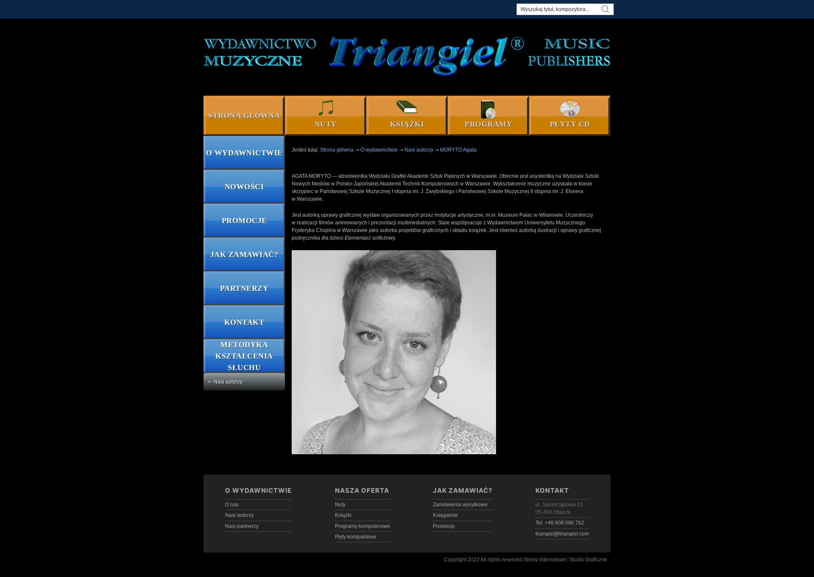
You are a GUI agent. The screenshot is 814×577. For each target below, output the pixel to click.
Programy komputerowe (362, 526)
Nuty (326, 124)
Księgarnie (445, 515)
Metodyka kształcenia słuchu (244, 356)
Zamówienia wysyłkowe (460, 505)
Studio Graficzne (588, 560)
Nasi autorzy (239, 515)
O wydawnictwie (244, 153)
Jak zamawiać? (244, 254)
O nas (232, 505)
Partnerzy (244, 288)
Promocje (244, 220)
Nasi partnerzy (242, 526)
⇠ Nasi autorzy (225, 382)
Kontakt (244, 322)
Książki (407, 124)
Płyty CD (570, 124)
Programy (488, 124)
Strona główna (244, 115)
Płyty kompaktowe (355, 537)
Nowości (244, 186)
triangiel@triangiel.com (562, 534)
